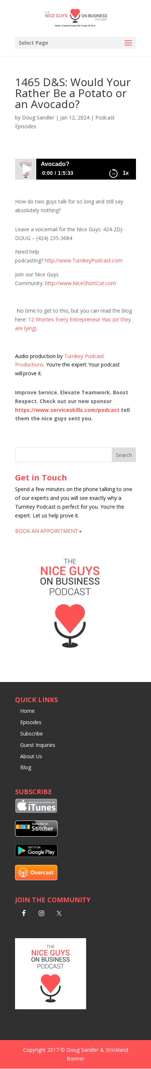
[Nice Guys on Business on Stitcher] (36, 834)
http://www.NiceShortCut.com (80, 283)
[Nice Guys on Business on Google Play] (36, 855)
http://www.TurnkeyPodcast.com (83, 260)
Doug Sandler (38, 117)
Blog (25, 767)
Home (27, 710)
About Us (31, 756)
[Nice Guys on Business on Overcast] (36, 878)
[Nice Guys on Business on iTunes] (36, 810)
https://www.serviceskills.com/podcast (67, 409)
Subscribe (31, 733)
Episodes (30, 722)
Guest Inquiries (37, 744)
